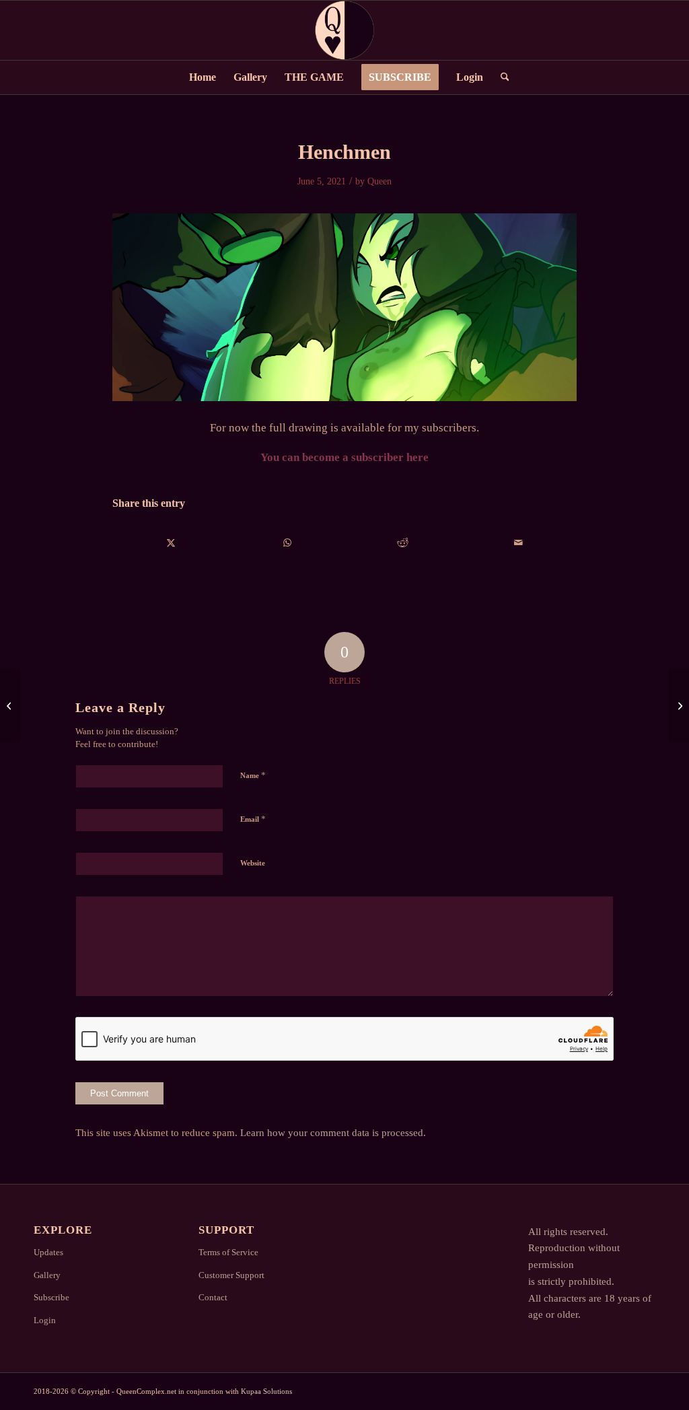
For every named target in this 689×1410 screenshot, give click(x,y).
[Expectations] (10, 705)
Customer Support (231, 1275)
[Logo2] (344, 30)
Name (253, 775)
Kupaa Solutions (266, 1391)
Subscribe (51, 1297)
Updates (48, 1252)
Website (252, 863)
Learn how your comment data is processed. (333, 1132)
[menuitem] (202, 77)
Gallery (47, 1275)
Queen (379, 181)
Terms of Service (228, 1252)
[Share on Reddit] (402, 543)
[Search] (500, 77)
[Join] (678, 705)
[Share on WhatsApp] (286, 543)
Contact (212, 1297)
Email (253, 819)
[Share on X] (171, 543)
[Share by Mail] (518, 543)
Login (45, 1320)
